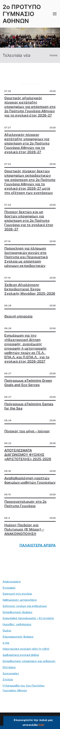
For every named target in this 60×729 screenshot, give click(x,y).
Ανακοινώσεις (12, 581)
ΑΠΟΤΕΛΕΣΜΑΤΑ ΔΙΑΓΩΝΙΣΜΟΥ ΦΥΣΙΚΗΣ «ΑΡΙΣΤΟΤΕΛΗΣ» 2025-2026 (27, 454)
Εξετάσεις (9, 667)
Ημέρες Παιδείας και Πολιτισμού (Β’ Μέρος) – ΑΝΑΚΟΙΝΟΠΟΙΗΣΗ (24, 529)
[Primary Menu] (54, 13)
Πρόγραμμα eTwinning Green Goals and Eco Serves (28, 383)
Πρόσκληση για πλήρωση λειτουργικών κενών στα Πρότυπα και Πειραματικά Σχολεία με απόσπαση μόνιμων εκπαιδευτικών (26, 257)
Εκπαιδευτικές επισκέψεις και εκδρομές (29, 661)
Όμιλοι (7, 630)
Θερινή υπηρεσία (18, 316)
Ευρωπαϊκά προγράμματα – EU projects (28, 618)
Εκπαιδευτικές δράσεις (17, 612)
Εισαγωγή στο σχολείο (17, 593)
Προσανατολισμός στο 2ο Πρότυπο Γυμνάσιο (25, 504)
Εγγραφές (9, 587)
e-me (6, 642)
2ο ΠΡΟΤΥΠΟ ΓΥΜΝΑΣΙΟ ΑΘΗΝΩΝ (22, 13)
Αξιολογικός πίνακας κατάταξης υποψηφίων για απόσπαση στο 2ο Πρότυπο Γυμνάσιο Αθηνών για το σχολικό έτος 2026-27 (27, 143)
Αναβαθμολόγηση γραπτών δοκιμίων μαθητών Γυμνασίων (30, 480)
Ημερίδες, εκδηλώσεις (17, 624)
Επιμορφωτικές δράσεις (18, 636)
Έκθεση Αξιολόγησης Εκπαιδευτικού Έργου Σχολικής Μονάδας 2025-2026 (29, 289)
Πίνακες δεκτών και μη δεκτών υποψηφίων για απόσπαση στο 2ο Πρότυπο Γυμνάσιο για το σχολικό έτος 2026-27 (28, 220)
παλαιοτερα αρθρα (38, 545)
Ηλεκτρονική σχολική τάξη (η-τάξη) (26, 648)
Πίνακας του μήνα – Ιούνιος (27, 431)
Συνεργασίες (11, 673)
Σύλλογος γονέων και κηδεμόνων (25, 606)
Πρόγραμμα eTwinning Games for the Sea (28, 406)
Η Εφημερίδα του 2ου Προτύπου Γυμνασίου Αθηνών (23, 688)
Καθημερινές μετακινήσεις (20, 599)
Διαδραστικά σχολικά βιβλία (21, 655)
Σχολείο (8, 679)
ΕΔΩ (41, 725)
